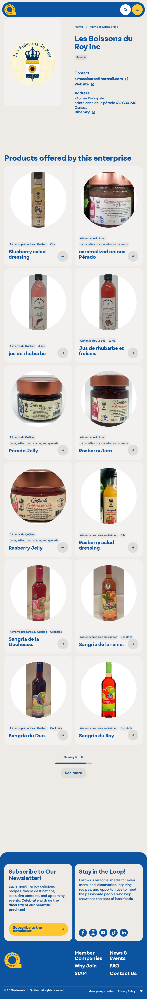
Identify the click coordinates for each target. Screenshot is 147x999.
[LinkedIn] (124, 933)
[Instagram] (93, 933)
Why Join (86, 966)
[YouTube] (103, 933)
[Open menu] (137, 9)
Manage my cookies (101, 991)
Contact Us (123, 973)
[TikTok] (114, 933)
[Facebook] (83, 933)
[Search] (125, 9)
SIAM (81, 973)
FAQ (114, 966)
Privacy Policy (127, 991)
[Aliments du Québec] (10, 9)
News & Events (118, 955)
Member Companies (88, 955)
